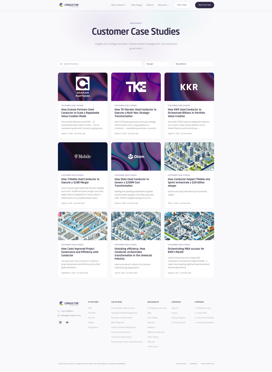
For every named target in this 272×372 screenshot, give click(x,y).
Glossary (151, 342)
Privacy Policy (181, 364)
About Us (175, 308)
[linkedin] (60, 322)
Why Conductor (118, 5)
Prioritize (92, 313)
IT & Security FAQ (178, 322)
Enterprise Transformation (121, 318)
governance (135, 48)
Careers (175, 313)
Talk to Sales (182, 5)
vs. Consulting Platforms (204, 322)
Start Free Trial (205, 5)
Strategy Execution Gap (157, 308)
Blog (149, 313)
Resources (162, 5)
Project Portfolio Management (123, 327)
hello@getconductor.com (71, 315)
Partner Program (178, 318)
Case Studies (153, 318)
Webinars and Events (156, 332)
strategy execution (117, 44)
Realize (91, 322)
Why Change (136, 5)
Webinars (151, 327)
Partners (150, 5)
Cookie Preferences (207, 364)
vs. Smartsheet (201, 313)
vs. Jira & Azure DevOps (204, 318)
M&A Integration (118, 322)
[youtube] (67, 322)
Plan (90, 308)
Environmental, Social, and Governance (127, 342)
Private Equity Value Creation (123, 308)
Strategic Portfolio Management (124, 313)
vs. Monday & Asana (203, 308)
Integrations (93, 327)
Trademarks (193, 364)
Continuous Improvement (121, 337)
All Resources (153, 347)
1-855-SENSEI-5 (67, 311)
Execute (91, 318)
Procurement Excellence (121, 332)
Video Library (153, 337)
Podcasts (151, 322)
